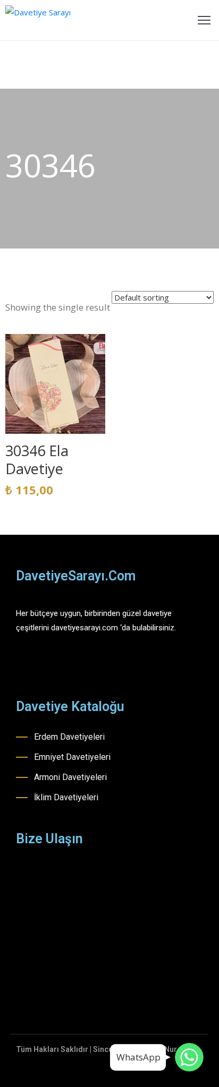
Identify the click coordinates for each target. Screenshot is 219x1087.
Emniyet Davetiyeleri (72, 757)
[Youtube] (57, 663)
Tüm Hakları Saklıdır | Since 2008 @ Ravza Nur (96, 1049)
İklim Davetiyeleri (66, 797)
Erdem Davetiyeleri (69, 737)
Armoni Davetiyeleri (70, 777)
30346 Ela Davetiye (37, 459)
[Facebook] (20, 663)
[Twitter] (76, 663)
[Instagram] (39, 663)
